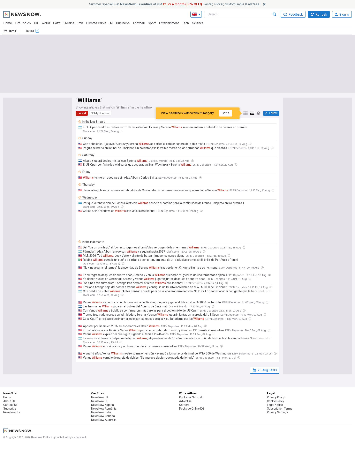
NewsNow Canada (103, 416)
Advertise (185, 401)
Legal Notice (275, 404)
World (45, 23)
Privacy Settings (277, 412)
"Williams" (10, 30)
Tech (185, 23)
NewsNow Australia (103, 419)
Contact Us (10, 404)
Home (7, 23)
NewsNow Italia (101, 412)
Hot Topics (23, 23)
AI (111, 23)
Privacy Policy (276, 397)
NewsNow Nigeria (102, 404)
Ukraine (69, 23)
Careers (184, 404)
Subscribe (9, 408)
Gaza (56, 23)
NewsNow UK (99, 397)
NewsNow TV (12, 412)
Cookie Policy (275, 401)
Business (123, 23)
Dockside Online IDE (191, 408)
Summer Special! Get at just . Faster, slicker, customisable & (174, 4)
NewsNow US (99, 401)
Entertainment (169, 23)
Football (139, 23)
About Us (9, 401)
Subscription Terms (279, 408)
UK (36, 23)
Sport (152, 23)
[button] (100, 113)
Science (198, 23)
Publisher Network (191, 397)
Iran (80, 23)
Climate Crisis (96, 23)
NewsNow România (103, 408)
